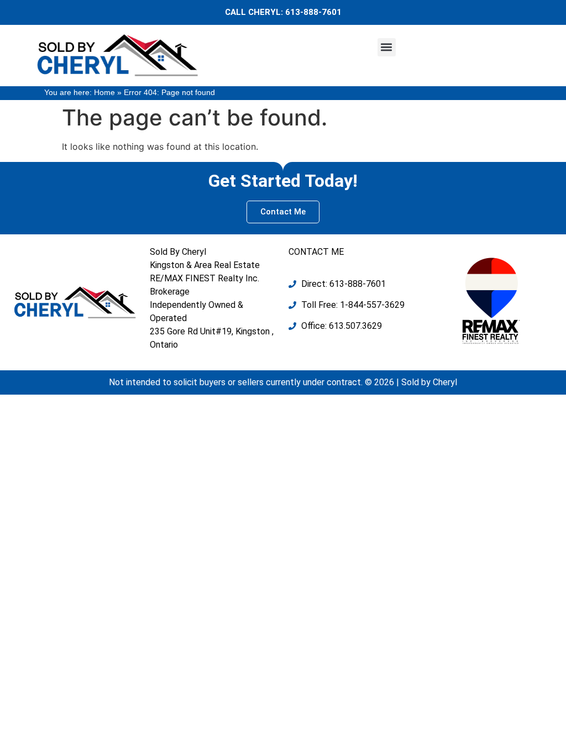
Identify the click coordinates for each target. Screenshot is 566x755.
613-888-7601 (313, 12)
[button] (387, 47)
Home (104, 92)
